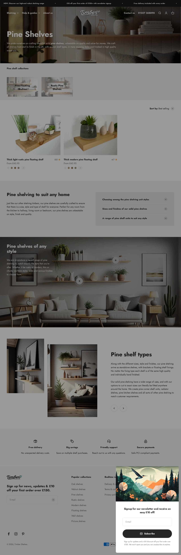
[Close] (173, 472)
